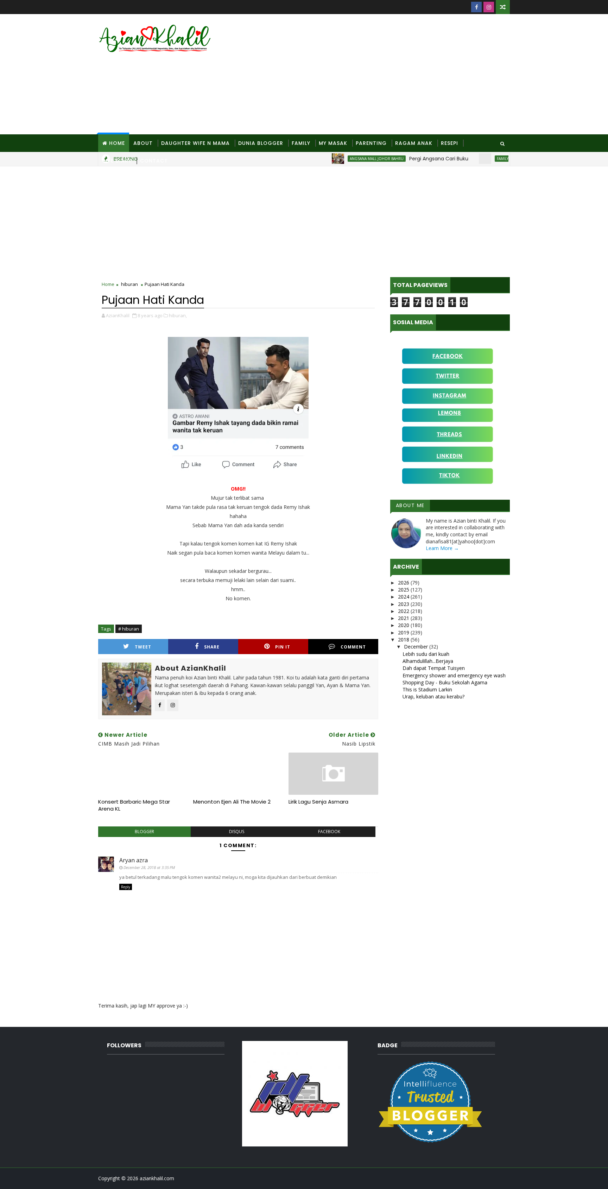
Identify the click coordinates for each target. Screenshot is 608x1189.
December (416, 646)
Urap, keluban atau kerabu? (433, 696)
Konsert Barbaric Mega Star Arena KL (134, 805)
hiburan (129, 284)
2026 (404, 582)
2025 (404, 589)
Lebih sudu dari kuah (426, 654)
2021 (404, 618)
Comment (353, 647)
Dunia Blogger (260, 143)
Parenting (371, 143)
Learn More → (442, 548)
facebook (329, 832)
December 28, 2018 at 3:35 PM (149, 867)
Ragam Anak (413, 143)
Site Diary (117, 160)
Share (212, 647)
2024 (404, 596)
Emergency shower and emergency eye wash (454, 675)
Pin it (282, 647)
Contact (154, 160)
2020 (404, 625)
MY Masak (333, 143)
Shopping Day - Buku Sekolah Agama (445, 682)
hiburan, (178, 315)
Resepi (449, 143)
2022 (404, 611)
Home (117, 143)
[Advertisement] (381, 74)
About (143, 143)
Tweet (143, 647)
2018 (404, 639)
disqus (236, 832)
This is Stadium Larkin (427, 689)
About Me (410, 505)
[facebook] (476, 7)
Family (301, 143)
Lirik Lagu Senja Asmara (318, 801)
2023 (404, 604)
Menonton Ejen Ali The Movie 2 (232, 801)
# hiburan (128, 629)
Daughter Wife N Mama (195, 143)
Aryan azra (133, 860)
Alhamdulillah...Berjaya (428, 661)
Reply (125, 886)
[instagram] (488, 7)
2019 (404, 632)
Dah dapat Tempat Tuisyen (434, 668)
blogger (144, 832)
